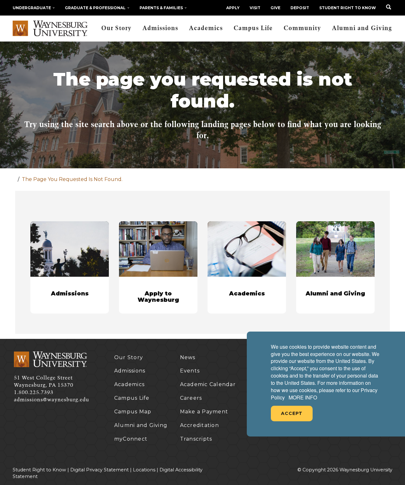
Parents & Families (161, 7)
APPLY (233, 7)
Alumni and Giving (362, 28)
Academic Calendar (208, 384)
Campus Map (133, 412)
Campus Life (253, 28)
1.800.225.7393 (33, 392)
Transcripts (196, 439)
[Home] (50, 28)
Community (302, 28)
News (188, 357)
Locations (144, 470)
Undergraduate (32, 7)
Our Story (116, 28)
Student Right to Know (347, 7)
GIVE (275, 7)
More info (303, 397)
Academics (206, 28)
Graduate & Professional (95, 7)
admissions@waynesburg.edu (51, 399)
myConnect (130, 439)
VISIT (255, 7)
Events (190, 371)
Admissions (160, 28)
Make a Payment (204, 412)
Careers (191, 398)
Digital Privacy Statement (99, 470)
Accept (291, 413)
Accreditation (199, 425)
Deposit (299, 7)
